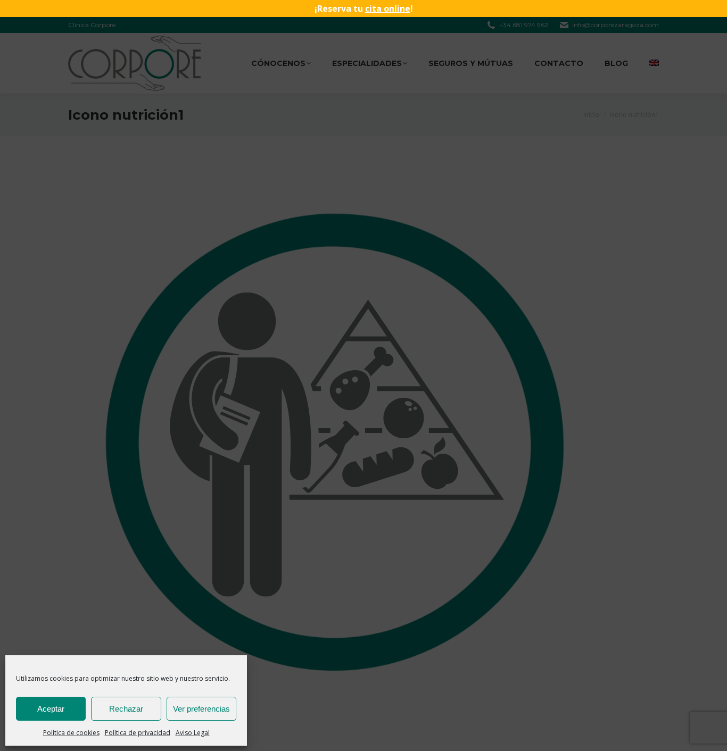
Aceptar (50, 708)
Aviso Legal (193, 732)
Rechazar (126, 708)
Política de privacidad (137, 732)
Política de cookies (71, 732)
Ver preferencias (201, 708)
